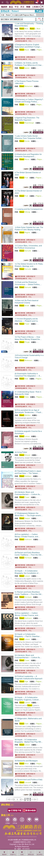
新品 (11, 6)
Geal (23, 378)
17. (26, 319)
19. (29, 356)
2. (27, 46)
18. (27, 339)
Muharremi (25, 86)
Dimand (24, 455)
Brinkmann (25, 360)
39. (26, 760)
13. (28, 246)
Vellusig (24, 212)
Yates (24, 397)
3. (28, 65)
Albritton (25, 415)
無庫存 (26, 132)
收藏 (22, 854)
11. (29, 209)
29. (28, 554)
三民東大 (36, 6)
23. (28, 432)
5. (29, 102)
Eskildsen (25, 476)
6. (27, 118)
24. (21, 452)
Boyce (24, 50)
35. (28, 677)
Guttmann (25, 539)
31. (28, 594)
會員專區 (40, 854)
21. (28, 392)
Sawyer (24, 518)
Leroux (24, 436)
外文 (22, 6)
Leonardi (25, 782)
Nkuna (24, 159)
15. (27, 284)
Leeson (24, 576)
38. (28, 741)
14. (29, 266)
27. (29, 515)
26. (27, 494)
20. (27, 377)
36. (27, 699)
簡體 (28, 6)
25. (28, 474)
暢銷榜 (4, 6)
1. (29, 24)
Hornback (25, 557)
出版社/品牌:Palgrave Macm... (24, 15)
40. (28, 779)
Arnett (24, 305)
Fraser (24, 324)
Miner (24, 763)
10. (28, 191)
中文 (17, 6)
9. (28, 173)
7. (28, 138)
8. (28, 157)
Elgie (23, 681)
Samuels (25, 251)
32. (26, 615)
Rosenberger (26, 123)
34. (27, 657)
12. (29, 228)
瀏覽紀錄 (31, 854)
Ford (23, 177)
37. (28, 719)
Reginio (24, 232)
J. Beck (35, 28)
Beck (23, 28)
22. (29, 413)
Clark (23, 723)
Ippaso (24, 68)
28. (26, 536)
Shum (24, 104)
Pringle (24, 342)
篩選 (40, 11)
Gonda (24, 141)
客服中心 (13, 854)
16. (26, 301)
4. (26, 82)
